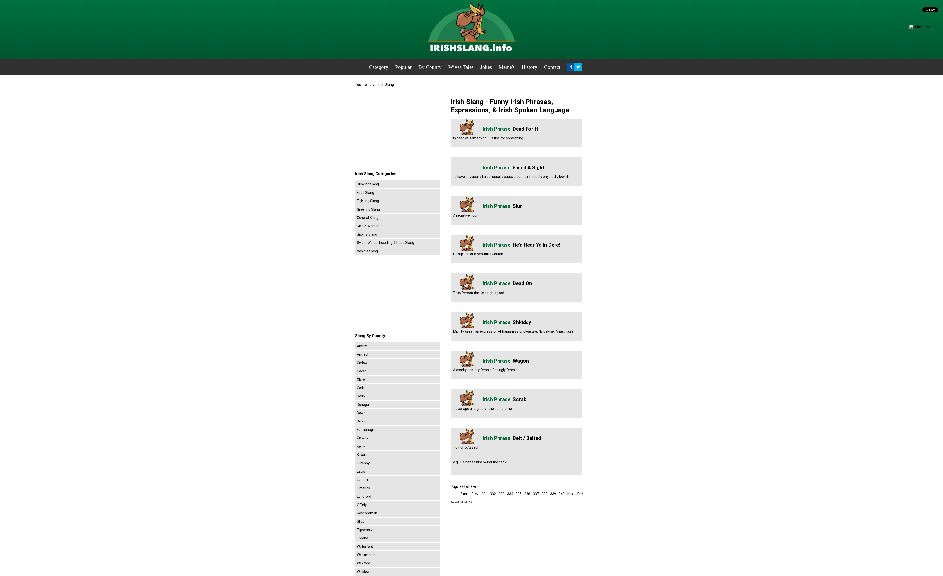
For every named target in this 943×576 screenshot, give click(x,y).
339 (553, 494)
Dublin (361, 421)
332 (493, 494)
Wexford (363, 563)
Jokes (486, 67)
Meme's (507, 67)
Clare (361, 379)
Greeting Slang (368, 209)
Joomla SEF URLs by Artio (461, 502)
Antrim (362, 346)
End (580, 494)
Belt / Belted (527, 438)
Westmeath (366, 555)
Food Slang (365, 193)
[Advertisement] (396, 132)
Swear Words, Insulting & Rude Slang (385, 243)
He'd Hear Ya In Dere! (536, 245)
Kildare (362, 455)
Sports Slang (367, 234)
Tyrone (362, 538)
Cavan (362, 371)
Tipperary (364, 530)
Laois (361, 471)
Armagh (363, 354)
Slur (517, 206)
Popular (403, 67)
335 (519, 494)
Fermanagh (366, 430)
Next (571, 494)
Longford (364, 496)
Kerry (361, 446)
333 (501, 494)
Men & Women (368, 226)
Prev (475, 494)
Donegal (363, 405)
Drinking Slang (368, 184)
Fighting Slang (368, 201)
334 (510, 494)
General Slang (367, 218)
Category (378, 67)
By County (430, 67)
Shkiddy (522, 322)
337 (536, 494)
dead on (522, 283)
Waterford (365, 546)
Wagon (521, 361)
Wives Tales (460, 67)
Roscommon (367, 513)
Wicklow (363, 572)
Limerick (363, 488)
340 (562, 494)
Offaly (362, 505)
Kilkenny (363, 463)
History (529, 67)
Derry (361, 396)
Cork (360, 388)
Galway (362, 438)
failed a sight (528, 167)
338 (544, 494)
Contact (552, 67)
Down (361, 413)
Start (464, 494)
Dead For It (525, 129)
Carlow (362, 363)
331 (484, 494)
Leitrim (362, 480)
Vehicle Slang (367, 251)
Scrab (520, 399)
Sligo (360, 521)
